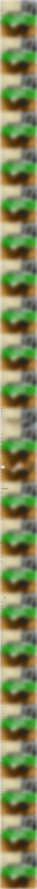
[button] (20, 463)
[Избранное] (3, 466)
